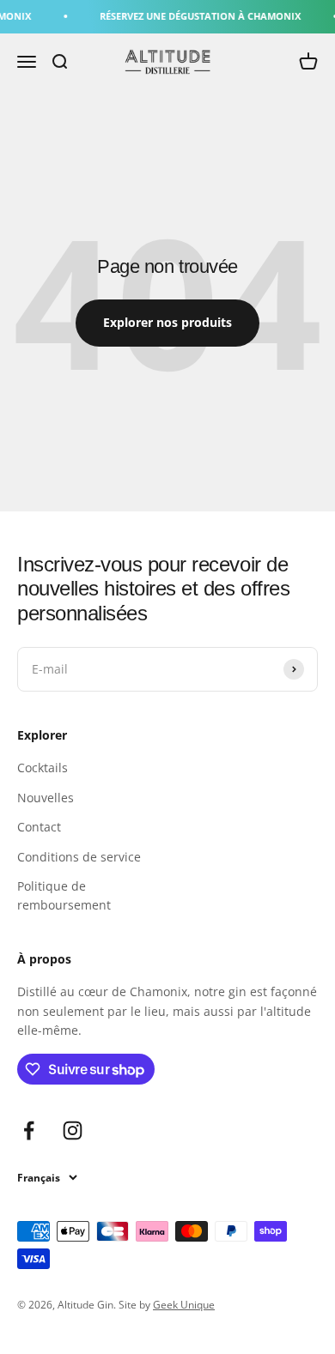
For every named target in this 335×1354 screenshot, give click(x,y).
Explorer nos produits (167, 322)
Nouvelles (45, 797)
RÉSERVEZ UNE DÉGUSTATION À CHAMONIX (195, 15)
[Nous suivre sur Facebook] (28, 1130)
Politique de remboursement (64, 895)
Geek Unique (184, 1304)
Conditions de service (79, 857)
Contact (39, 827)
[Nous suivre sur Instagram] (72, 1130)
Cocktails (42, 767)
